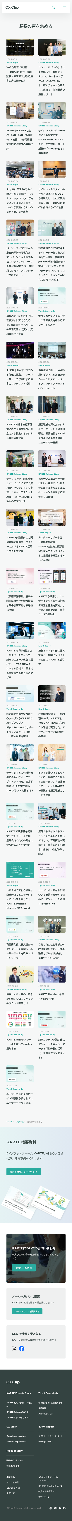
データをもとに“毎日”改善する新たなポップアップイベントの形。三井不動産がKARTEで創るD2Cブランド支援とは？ (20, 781)
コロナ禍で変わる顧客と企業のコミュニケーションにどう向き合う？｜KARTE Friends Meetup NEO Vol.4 (19, 899)
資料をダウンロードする (22, 1171)
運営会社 (42, 1496)
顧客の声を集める (34, 1121)
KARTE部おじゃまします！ (18, 1417)
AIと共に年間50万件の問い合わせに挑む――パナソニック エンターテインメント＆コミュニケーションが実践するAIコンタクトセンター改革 (20, 200)
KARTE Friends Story (48, 62)
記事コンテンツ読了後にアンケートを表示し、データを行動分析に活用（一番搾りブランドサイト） (51, 1048)
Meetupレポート (45, 1441)
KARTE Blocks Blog (48, 1486)
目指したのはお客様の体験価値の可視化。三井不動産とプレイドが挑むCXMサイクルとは (51, 951)
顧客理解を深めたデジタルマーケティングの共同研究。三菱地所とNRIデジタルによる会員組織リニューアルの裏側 (51, 433)
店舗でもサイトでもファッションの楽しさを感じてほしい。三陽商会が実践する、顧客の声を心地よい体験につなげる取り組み (51, 842)
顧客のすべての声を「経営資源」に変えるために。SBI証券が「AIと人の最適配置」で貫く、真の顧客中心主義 (19, 324)
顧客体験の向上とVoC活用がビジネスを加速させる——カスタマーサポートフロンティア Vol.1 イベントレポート (51, 379)
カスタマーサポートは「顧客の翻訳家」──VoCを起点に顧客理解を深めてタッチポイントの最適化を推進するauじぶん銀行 (52, 548)
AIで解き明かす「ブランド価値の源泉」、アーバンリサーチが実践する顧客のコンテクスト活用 (19, 377)
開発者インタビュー (14, 1460)
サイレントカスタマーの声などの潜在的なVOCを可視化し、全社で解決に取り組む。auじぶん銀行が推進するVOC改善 (52, 198)
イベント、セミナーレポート (50, 1436)
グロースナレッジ (45, 1413)
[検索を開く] (53, 7)
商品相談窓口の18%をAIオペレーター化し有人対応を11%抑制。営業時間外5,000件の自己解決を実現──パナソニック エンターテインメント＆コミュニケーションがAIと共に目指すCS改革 (52, 264)
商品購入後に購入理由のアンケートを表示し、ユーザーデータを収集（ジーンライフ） (19, 951)
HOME (9, 1121)
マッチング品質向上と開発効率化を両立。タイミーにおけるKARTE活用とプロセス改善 (19, 544)
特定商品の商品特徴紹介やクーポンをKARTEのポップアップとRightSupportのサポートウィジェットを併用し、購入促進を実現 (20, 725)
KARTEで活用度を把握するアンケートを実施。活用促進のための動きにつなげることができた (19, 838)
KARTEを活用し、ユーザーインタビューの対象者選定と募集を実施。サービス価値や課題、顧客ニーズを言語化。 (51, 605)
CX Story (11, 1426)
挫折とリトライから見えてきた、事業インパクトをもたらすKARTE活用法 (51, 657)
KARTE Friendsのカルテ (17, 1412)
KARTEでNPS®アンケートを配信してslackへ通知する (19, 1044)
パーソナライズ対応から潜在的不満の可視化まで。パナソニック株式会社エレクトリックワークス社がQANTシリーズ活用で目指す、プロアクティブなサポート (20, 261)
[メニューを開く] (64, 7)
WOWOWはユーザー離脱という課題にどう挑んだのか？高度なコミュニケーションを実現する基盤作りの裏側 (51, 487)
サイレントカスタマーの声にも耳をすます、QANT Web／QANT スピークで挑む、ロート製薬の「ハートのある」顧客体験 (51, 141)
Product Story (14, 1450)
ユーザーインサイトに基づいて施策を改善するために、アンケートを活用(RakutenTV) (51, 897)
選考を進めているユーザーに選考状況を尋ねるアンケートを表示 (51, 320)
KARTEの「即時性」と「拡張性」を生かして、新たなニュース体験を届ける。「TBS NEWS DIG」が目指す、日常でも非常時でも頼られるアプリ (19, 664)
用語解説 (10, 1476)
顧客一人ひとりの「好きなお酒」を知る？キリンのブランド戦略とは (19, 999)
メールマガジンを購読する (27, 1311)
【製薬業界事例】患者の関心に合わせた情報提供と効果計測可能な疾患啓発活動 (19, 603)
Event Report (12, 62)
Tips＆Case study (46, 311)
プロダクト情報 (12, 1466)
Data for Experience (15, 1441)
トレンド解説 (12, 1482)
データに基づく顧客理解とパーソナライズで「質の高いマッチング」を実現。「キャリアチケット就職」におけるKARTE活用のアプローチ (19, 490)
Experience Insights (15, 1436)
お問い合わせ (22, 1267)
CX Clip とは (13, 1487)
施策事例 (42, 1408)
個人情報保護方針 (46, 1491)
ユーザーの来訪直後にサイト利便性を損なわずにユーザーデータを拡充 (19, 1098)
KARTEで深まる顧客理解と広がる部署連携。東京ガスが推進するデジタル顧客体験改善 (19, 431)
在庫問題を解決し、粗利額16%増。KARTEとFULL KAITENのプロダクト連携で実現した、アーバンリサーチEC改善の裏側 (51, 725)
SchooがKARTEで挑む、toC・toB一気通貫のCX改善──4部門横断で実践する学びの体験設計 (19, 139)
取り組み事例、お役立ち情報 (50, 1402)
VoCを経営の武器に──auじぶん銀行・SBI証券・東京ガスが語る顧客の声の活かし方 (19, 74)
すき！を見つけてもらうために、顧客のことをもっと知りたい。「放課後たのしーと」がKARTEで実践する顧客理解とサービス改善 (51, 783)
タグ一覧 (20, 1121)
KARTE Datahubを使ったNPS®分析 (51, 996)
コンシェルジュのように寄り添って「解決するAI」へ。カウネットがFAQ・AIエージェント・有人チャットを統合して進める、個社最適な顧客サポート (51, 81)
